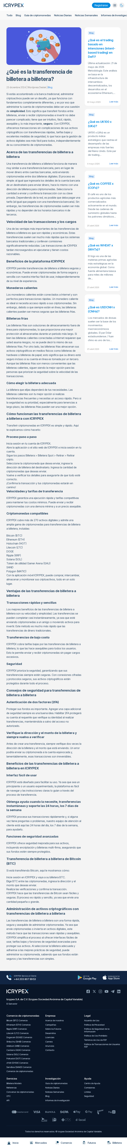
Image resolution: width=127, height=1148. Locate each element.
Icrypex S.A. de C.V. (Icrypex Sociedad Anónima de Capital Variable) (44, 999)
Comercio (66, 1142)
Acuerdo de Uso (91, 1020)
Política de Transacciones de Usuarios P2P (102, 1045)
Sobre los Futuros (53, 1029)
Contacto (49, 1050)
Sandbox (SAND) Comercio (18, 1067)
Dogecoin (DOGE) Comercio (19, 1037)
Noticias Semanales (86, 15)
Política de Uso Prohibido (95, 1035)
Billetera (117, 1142)
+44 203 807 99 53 (25, 979)
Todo (9, 15)
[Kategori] (114, 5)
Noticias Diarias (63, 15)
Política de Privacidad (94, 1025)
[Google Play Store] (87, 977)
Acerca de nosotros (54, 1020)
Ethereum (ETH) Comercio (18, 1025)
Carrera (49, 1041)
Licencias (49, 1037)
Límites (87, 1092)
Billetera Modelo (13, 1083)
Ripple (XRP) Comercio (16, 1029)
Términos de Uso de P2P (95, 1040)
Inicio (16, 1142)
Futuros (92, 1142)
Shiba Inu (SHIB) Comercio (18, 1041)
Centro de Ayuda (92, 1083)
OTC (8, 1096)
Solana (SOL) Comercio (17, 1054)
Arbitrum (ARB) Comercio (17, 1046)
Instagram (100, 991)
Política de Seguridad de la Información (96, 1030)
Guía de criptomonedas (37, 15)
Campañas (50, 1025)
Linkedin (119, 991)
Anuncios (49, 1046)
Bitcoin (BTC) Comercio (17, 1020)
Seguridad (89, 1096)
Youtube (106, 991)
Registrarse (101, 5)
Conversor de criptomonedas (20, 1092)
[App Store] (111, 977)
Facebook (88, 991)
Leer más (113, 101)
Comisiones (89, 1087)
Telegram (112, 991)
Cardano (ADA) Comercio (18, 1050)
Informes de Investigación (57, 1100)
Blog (18, 15)
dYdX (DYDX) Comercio (17, 1063)
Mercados (41, 1142)
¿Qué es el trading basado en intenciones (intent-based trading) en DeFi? (101, 48)
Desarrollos (50, 1033)
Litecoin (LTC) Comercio (17, 1033)
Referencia (11, 1087)
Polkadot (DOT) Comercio (18, 1058)
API (7, 1100)
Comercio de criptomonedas (19, 1071)
